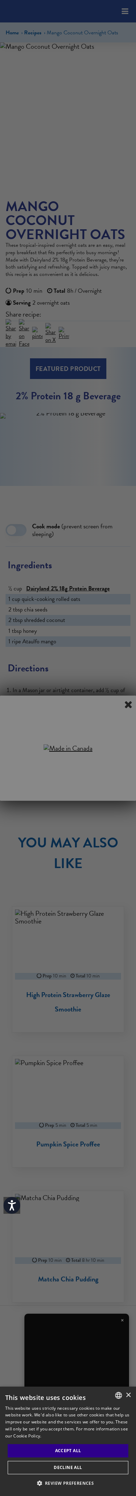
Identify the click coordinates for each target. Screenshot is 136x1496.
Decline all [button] (68, 1467)
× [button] (128, 1395)
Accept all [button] (68, 1451)
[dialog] (68, 1441)
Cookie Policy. (27, 1436)
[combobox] (118, 1395)
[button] (68, 1483)
